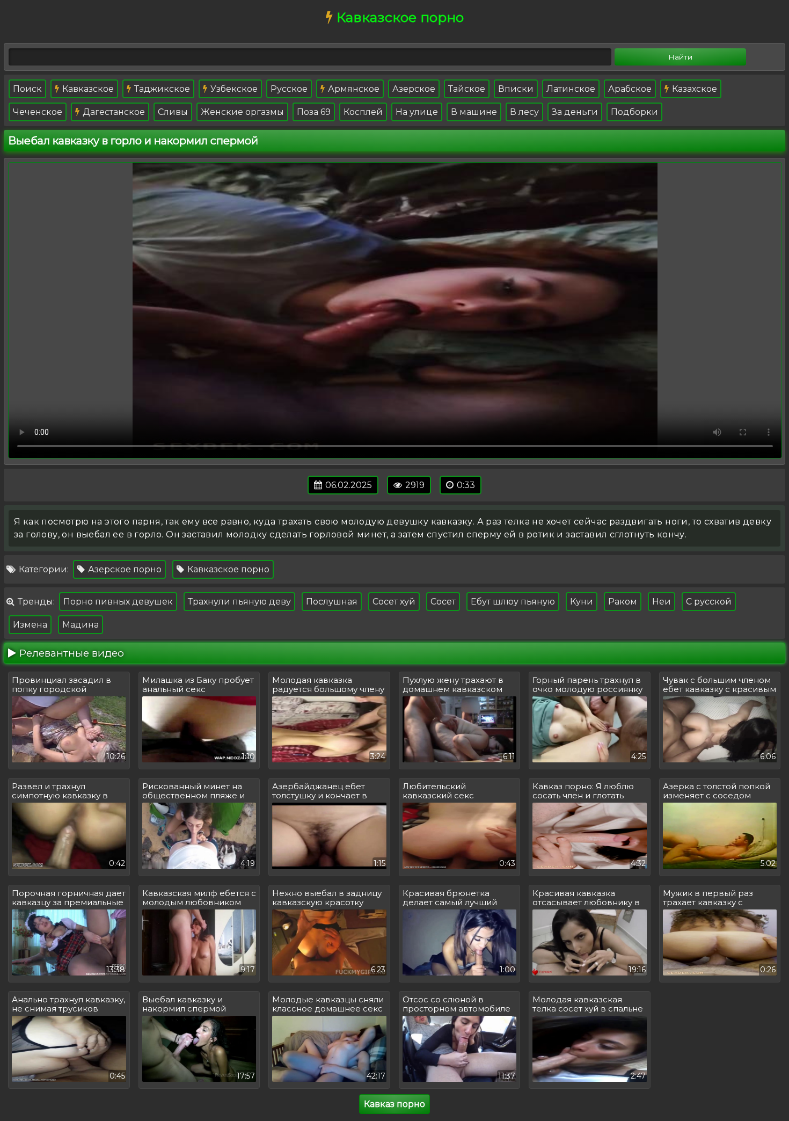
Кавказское (87, 89)
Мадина (80, 625)
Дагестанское (113, 112)
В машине (474, 112)
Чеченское (37, 112)
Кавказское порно (227, 569)
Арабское (630, 89)
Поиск (27, 89)
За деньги (575, 112)
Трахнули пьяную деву (239, 601)
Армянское (352, 89)
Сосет (443, 601)
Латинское (570, 89)
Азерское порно (124, 569)
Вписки (516, 89)
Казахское (693, 89)
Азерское (413, 89)
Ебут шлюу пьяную (513, 601)
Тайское (466, 89)
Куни (581, 601)
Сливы (173, 112)
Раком (622, 601)
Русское (289, 89)
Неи (661, 601)
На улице (417, 112)
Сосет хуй (393, 601)
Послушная (331, 601)
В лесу (524, 112)
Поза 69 (314, 112)
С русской (709, 601)
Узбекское (233, 89)
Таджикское (161, 89)
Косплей (363, 112)
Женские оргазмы (242, 112)
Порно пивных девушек (118, 601)
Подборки (634, 112)
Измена (30, 625)
